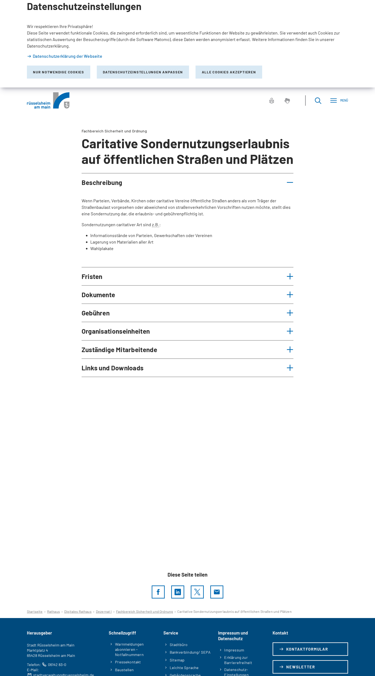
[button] (188, 182)
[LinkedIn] (177, 592)
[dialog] (187, 43)
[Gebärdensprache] (287, 100)
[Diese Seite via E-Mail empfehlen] (216, 592)
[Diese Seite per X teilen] (197, 592)
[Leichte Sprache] (271, 100)
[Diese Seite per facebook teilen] (158, 592)
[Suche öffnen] (318, 100)
